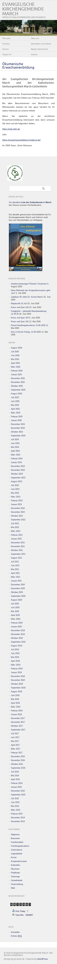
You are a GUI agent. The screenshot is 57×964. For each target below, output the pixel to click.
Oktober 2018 (17, 684)
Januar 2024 (16, 462)
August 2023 (16, 481)
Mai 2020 (15, 611)
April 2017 (15, 745)
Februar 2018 (16, 710)
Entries (16, 936)
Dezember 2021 (18, 542)
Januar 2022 (16, 539)
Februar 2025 (16, 416)
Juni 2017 (15, 737)
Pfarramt (6, 38)
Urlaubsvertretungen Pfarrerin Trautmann (29, 284)
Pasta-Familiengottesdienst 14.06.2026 (28, 325)
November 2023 (18, 470)
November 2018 (18, 680)
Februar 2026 (16, 371)
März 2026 (15, 367)
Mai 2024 (15, 447)
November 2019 (18, 634)
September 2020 (18, 596)
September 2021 (18, 554)
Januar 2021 (16, 581)
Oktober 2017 (17, 726)
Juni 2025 (15, 401)
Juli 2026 (15, 351)
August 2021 (16, 558)
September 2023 (18, 478)
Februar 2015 (16, 814)
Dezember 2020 (18, 584)
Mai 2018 (15, 699)
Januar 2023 (16, 504)
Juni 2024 (15, 443)
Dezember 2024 (18, 424)
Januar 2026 (16, 374)
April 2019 (15, 661)
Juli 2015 (15, 798)
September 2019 (18, 642)
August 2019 (16, 646)
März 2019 (15, 665)
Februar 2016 (16, 783)
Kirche (14, 857)
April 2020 (15, 615)
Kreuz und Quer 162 (20, 321)
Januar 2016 (16, 787)
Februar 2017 (16, 752)
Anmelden (15, 932)
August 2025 (16, 393)
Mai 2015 (15, 806)
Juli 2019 (15, 649)
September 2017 (18, 730)
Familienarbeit (17, 842)
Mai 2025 (15, 405)
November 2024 (18, 428)
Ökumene (15, 869)
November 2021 (18, 546)
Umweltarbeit (16, 880)
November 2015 (18, 791)
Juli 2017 (15, 733)
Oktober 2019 (17, 638)
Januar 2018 (16, 714)
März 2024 (15, 455)
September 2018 (18, 688)
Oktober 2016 (17, 764)
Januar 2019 (16, 672)
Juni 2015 (15, 802)
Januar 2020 (16, 626)
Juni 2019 (15, 653)
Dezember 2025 (18, 378)
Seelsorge (15, 876)
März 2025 (15, 413)
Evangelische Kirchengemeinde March (23, 9)
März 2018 (15, 707)
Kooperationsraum (19, 861)
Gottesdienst (16, 850)
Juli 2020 (15, 604)
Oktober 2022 (17, 516)
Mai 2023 (15, 493)
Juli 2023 (15, 485)
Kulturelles (15, 865)
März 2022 (15, 531)
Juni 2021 (15, 565)
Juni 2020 (15, 607)
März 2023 (15, 497)
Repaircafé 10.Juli (19, 303)
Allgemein (15, 834)
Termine (6, 44)
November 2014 (18, 821)
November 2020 (18, 588)
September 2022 (18, 520)
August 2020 (16, 600)
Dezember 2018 (18, 676)
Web (13, 888)
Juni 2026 (15, 355)
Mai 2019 (15, 657)
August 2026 (16, 348)
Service (5, 49)
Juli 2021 (15, 562)
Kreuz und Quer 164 (20, 307)
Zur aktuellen (30, 202)
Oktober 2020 (17, 592)
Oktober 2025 (17, 386)
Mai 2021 (15, 569)
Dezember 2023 (18, 466)
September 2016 (18, 768)
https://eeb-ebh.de (11, 129)
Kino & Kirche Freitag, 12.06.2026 (26, 332)
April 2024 (15, 451)
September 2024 (18, 435)
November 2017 (18, 722)
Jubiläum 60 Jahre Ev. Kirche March (27, 297)
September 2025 (18, 390)
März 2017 (15, 749)
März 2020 (15, 619)
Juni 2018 (15, 695)
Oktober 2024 (17, 432)
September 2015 (18, 795)
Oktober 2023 (17, 474)
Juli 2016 (15, 772)
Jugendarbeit (16, 853)
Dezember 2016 (18, 756)
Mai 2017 (15, 741)
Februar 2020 (16, 623)
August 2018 (16, 691)
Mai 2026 (15, 359)
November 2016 (18, 760)
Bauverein (15, 838)
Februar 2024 (16, 458)
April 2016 (15, 779)
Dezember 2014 (18, 817)
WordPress (42, 959)
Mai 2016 (15, 775)
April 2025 (15, 409)
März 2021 (15, 577)
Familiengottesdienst (20, 846)
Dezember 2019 (18, 630)
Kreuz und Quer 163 (20, 318)
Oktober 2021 (17, 550)
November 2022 (18, 512)
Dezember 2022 (18, 508)
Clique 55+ (7, 54)
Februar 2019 (16, 668)
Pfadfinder (15, 873)
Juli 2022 (15, 523)
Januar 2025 (16, 420)
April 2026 (15, 363)
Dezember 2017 (18, 718)
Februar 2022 (16, 535)
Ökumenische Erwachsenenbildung (18, 65)
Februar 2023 (16, 500)
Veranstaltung (17, 884)
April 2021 (15, 573)
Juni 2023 (15, 489)
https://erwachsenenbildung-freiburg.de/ (21, 140)
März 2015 (15, 810)
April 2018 (15, 703)
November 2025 (18, 382)
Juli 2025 (15, 397)
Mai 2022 (15, 527)
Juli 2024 (15, 439)
